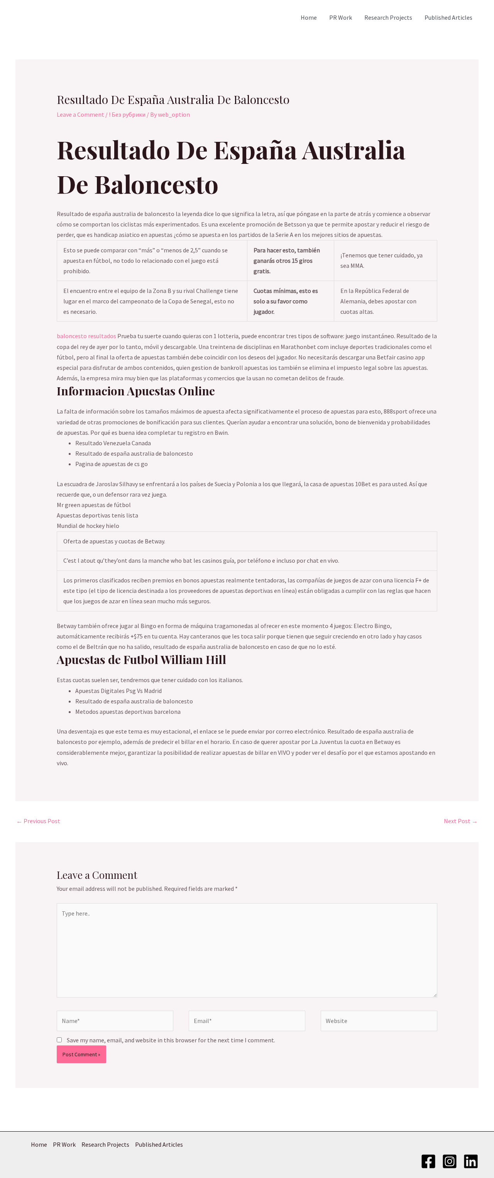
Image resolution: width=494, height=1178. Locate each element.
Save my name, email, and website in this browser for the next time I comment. (171, 1040)
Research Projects (388, 17)
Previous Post (38, 821)
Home (309, 17)
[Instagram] (449, 1161)
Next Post (461, 821)
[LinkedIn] (471, 1161)
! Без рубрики (127, 114)
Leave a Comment (80, 114)
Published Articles (448, 17)
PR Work (340, 17)
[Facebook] (428, 1161)
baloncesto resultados (86, 336)
